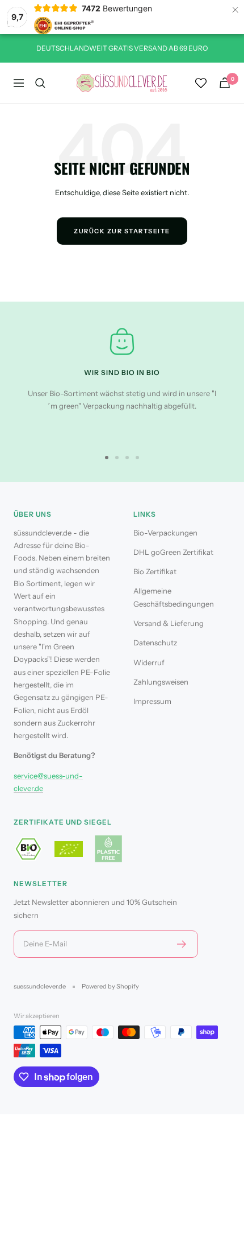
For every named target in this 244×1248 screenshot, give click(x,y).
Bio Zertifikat (154, 571)
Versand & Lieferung (168, 623)
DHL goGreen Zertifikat (173, 552)
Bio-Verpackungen (165, 532)
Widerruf (149, 662)
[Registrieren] (182, 944)
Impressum (152, 701)
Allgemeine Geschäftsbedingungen (173, 597)
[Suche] (40, 83)
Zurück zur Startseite (122, 231)
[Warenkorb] (224, 82)
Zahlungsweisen (160, 681)
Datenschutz (155, 642)
